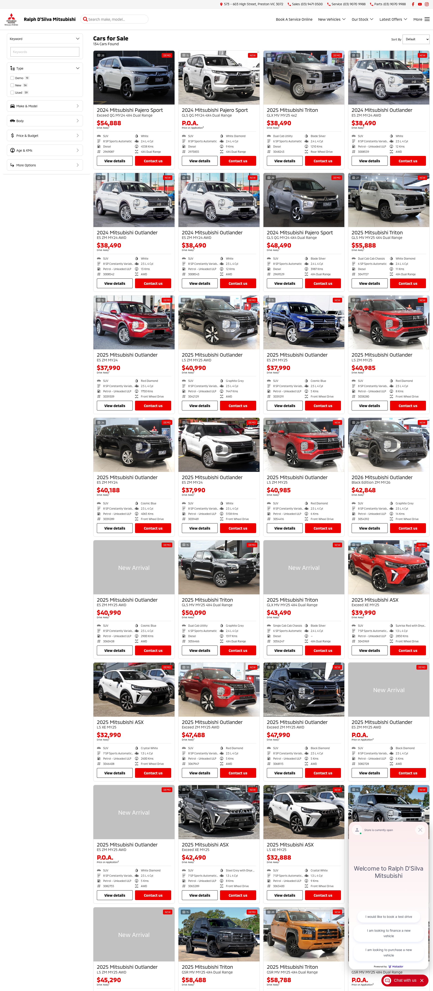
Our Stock (360, 19)
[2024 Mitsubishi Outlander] (388, 78)
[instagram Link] (427, 4)
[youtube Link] (420, 4)
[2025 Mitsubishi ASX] (388, 567)
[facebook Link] (413, 4)
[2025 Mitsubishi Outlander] (134, 322)
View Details (114, 161)
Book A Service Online (294, 19)
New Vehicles (329, 19)
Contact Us (153, 161)
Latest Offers (391, 19)
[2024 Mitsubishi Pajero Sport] (134, 78)
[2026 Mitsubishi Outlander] (388, 445)
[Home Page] (11, 19)
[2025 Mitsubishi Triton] (304, 78)
